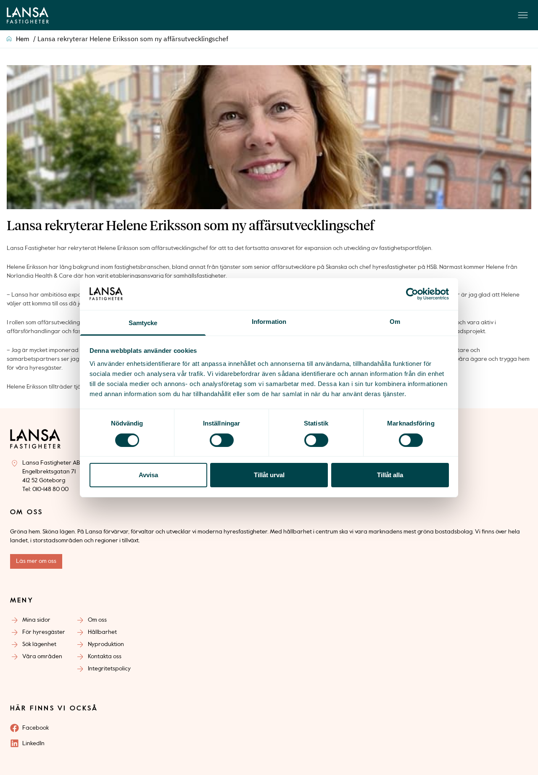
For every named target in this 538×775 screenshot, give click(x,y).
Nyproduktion (106, 644)
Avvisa (148, 474)
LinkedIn (33, 743)
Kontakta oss (104, 656)
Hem (22, 39)
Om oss (97, 620)
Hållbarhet (102, 632)
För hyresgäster (43, 632)
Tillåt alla (390, 474)
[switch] (222, 440)
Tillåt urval (269, 474)
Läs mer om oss (36, 561)
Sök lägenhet (39, 644)
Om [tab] (395, 321)
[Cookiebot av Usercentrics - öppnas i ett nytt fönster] (412, 294)
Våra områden (42, 656)
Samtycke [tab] (143, 322)
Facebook (35, 728)
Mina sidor (36, 620)
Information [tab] (269, 321)
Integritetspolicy (109, 669)
